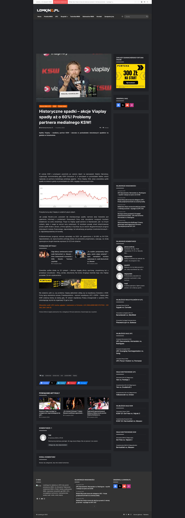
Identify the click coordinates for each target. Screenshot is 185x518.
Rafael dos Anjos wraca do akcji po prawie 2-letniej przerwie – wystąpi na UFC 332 (94, 2)
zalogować (49, 462)
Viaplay (75, 375)
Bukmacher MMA (88, 16)
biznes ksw (48, 375)
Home (39, 16)
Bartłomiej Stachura (46, 127)
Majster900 (128, 256)
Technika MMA (75, 16)
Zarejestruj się (109, 16)
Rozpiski (63, 16)
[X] (39, 499)
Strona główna (137, 514)
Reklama (145, 514)
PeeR (126, 283)
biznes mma (56, 375)
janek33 (127, 265)
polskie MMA (68, 375)
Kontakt (99, 16)
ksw (62, 375)
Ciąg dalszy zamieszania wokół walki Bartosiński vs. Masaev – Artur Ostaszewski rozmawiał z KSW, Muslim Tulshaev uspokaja (61, 256)
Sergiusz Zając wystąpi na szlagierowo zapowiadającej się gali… (49, 413)
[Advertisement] (92, 35)
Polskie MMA (48, 16)
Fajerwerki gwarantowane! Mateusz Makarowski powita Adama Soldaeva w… (96, 413)
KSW (54, 106)
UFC (56, 16)
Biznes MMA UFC (45, 106)
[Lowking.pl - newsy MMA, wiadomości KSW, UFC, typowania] (48, 10)
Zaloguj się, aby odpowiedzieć (58, 445)
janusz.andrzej (129, 247)
